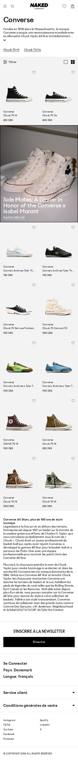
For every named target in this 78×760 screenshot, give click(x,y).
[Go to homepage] (39, 6)
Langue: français (18, 676)
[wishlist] (34, 72)
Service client (15, 692)
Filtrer (12, 62)
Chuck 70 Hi (11, 49)
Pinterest (8, 738)
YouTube (8, 729)
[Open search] (11, 6)
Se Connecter (15, 663)
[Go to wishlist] (65, 6)
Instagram (9, 720)
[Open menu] (6, 6)
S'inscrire (39, 642)
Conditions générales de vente (30, 705)
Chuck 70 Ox (32, 49)
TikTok (6, 724)
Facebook (9, 734)
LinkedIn (45, 724)
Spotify (44, 720)
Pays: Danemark (17, 670)
